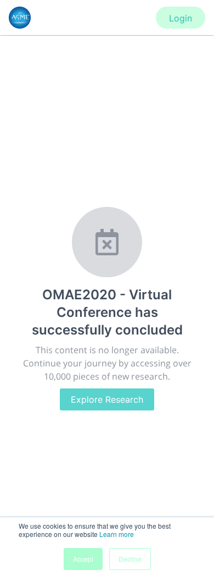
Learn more (116, 534)
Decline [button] (130, 558)
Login (180, 18)
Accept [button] (83, 558)
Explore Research (107, 399)
